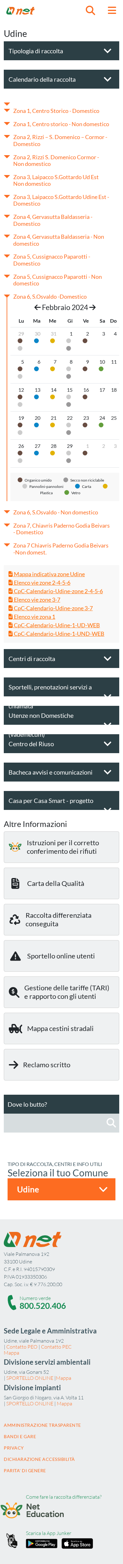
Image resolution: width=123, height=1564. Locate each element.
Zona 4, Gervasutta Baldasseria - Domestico (52, 220)
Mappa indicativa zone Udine (49, 574)
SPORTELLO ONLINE (29, 1378)
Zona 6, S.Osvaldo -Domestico (50, 296)
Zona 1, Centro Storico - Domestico (56, 110)
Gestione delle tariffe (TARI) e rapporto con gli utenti (66, 991)
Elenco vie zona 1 (34, 616)
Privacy (14, 1447)
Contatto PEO (22, 1347)
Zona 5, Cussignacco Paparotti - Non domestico (57, 280)
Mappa (11, 1353)
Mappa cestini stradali (60, 1028)
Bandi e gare (20, 1436)
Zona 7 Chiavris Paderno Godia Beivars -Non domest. (60, 549)
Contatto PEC (56, 1347)
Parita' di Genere (25, 1470)
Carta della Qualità (55, 883)
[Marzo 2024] (92, 307)
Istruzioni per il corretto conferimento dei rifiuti (63, 846)
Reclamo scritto (46, 1064)
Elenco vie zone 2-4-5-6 (41, 582)
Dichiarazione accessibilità (39, 1459)
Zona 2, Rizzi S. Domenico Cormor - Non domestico (56, 160)
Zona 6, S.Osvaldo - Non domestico (55, 512)
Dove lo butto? (27, 1104)
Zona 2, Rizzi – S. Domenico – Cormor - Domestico (60, 140)
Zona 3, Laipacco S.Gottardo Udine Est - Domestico (61, 200)
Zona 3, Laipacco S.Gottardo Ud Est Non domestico (56, 180)
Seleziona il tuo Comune (58, 1172)
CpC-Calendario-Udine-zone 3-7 (53, 608)
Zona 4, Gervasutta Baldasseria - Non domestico (58, 240)
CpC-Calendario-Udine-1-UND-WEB (58, 633)
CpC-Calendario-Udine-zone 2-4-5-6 (58, 591)
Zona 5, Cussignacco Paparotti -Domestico (51, 260)
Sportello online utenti (61, 956)
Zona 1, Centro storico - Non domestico (61, 123)
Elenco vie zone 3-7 (36, 599)
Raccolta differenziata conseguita (58, 919)
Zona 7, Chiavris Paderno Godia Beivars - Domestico (61, 529)
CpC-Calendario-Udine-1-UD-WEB (56, 625)
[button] (90, 10)
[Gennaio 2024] (37, 307)
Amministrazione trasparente (42, 1425)
